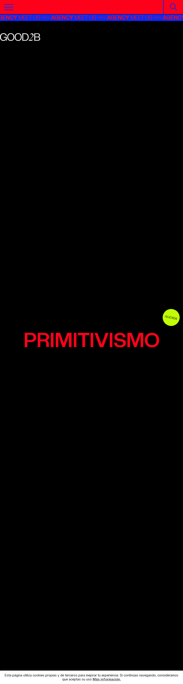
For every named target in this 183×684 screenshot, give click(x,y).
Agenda (171, 317)
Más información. (107, 679)
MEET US (77, 17)
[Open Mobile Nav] (8, 7)
